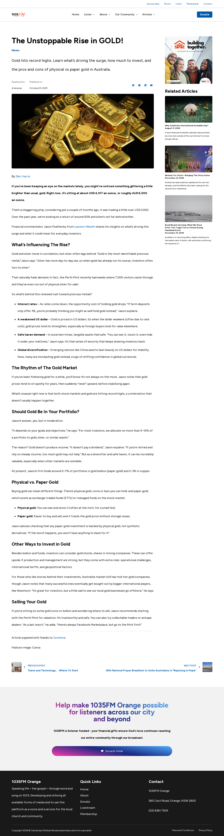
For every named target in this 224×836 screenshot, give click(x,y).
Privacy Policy (205, 830)
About (103, 14)
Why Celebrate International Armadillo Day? (186, 125)
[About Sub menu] (109, 15)
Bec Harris (23, 176)
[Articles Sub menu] (154, 15)
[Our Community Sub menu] (136, 15)
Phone (167, 3)
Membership (193, 3)
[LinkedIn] (145, 85)
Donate (204, 14)
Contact (208, 3)
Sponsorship (153, 3)
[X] (139, 85)
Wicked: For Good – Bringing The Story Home (187, 175)
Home (75, 14)
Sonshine (59, 637)
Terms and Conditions (183, 830)
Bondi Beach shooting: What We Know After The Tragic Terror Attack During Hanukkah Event (184, 227)
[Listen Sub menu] (94, 15)
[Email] (151, 85)
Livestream (87, 808)
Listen (179, 3)
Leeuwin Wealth (84, 226)
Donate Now (114, 751)
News (16, 50)
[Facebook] (133, 85)
